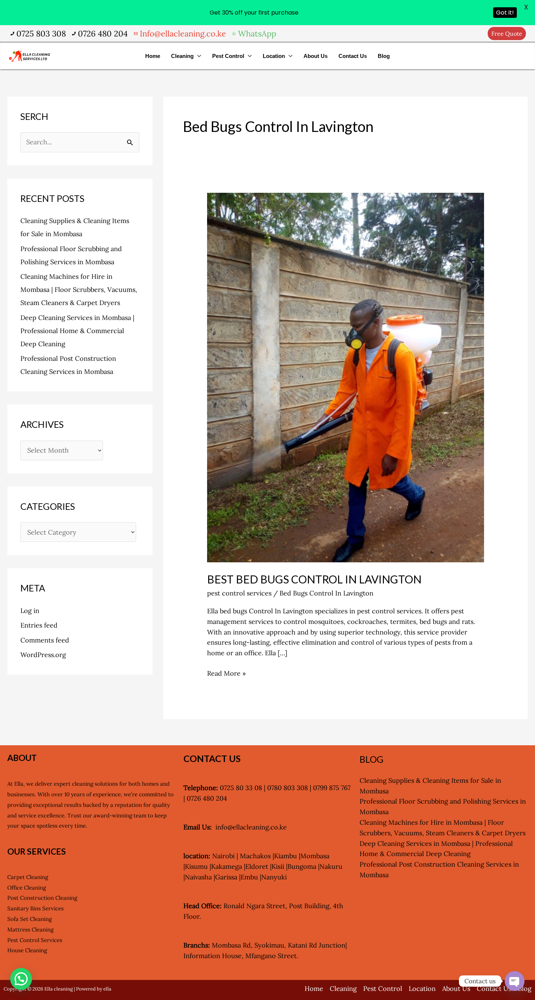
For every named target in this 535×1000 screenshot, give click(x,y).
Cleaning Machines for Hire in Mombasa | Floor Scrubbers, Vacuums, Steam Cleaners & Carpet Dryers (78, 289)
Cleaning (182, 56)
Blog (384, 56)
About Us (316, 56)
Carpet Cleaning (27, 877)
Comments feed (44, 640)
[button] (507, 33)
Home (152, 56)
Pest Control (228, 56)
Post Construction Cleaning (42, 897)
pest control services (239, 593)
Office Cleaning (26, 887)
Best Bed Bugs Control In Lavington (314, 579)
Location (274, 56)
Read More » (226, 672)
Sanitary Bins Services (35, 908)
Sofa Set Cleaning (29, 918)
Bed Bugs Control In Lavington (326, 593)
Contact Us (352, 56)
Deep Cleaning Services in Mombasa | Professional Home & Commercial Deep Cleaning (77, 330)
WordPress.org (43, 655)
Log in (29, 610)
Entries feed (39, 625)
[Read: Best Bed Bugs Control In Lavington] (345, 377)
